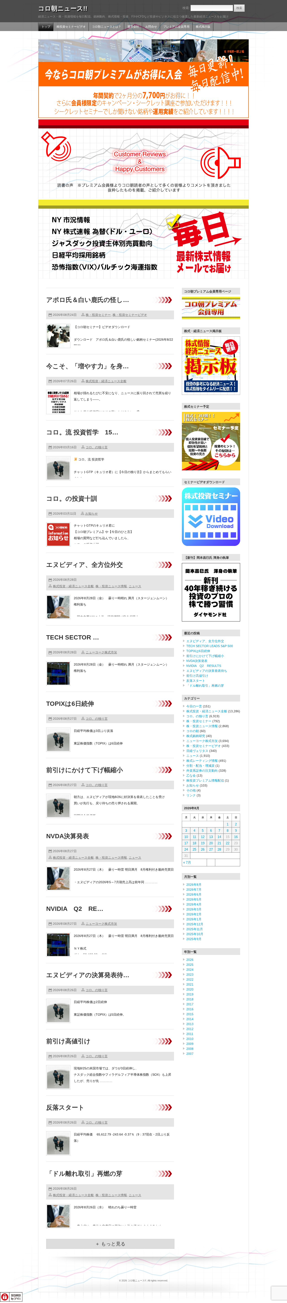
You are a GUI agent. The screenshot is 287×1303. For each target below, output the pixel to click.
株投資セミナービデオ (71, 26)
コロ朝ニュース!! (62, 8)
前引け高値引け (68, 1041)
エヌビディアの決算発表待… (87, 975)
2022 (190, 979)
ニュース (135, 586)
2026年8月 (194, 884)
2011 (189, 1034)
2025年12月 (194, 924)
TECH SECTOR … (72, 637)
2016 (190, 1009)
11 (194, 837)
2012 (190, 1029)
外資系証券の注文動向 (202, 770)
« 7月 (187, 862)
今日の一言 (194, 706)
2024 (190, 969)
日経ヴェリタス (197, 751)
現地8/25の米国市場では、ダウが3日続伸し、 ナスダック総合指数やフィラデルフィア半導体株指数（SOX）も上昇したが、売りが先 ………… (122, 1074)
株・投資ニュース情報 (111, 586)
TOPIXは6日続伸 (70, 703)
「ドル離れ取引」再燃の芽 (84, 1173)
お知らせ (91, 513)
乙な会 (191, 775)
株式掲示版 (203, 26)
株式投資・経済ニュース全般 (106, 381)
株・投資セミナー (98, 315)
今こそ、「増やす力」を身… (87, 366)
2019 (190, 994)
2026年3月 (194, 909)
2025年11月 (194, 929)
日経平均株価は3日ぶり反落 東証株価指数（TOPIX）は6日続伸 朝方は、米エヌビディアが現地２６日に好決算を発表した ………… (121, 743)
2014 (190, 1019)
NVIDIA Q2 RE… (74, 908)
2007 (190, 1053)
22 (227, 843)
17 (186, 843)
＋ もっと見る (110, 1243)
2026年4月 (194, 904)
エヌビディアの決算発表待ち (206, 671)
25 (194, 849)
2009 (190, 1044)
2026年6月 (194, 894)
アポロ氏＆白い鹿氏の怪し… (87, 299)
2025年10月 (194, 934)
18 (194, 843)
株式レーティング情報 (202, 760)
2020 (190, 989)
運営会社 (133, 26)
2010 (190, 1039)
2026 (190, 959)
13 (211, 837)
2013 (190, 1024)
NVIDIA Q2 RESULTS (203, 666)
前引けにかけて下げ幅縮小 (84, 770)
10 (186, 837)
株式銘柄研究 (195, 736)
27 (211, 849)
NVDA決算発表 (67, 836)
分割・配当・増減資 (200, 765)
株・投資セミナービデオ (130, 315)
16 (236, 837)
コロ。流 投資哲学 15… (82, 432)
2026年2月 (194, 914)
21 (219, 843)
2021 (190, 984)
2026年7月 (194, 889)
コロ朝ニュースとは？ (106, 26)
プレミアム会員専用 (176, 26)
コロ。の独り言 (97, 447)
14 (219, 837)
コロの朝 (192, 731)
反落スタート (65, 1107)
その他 (191, 790)
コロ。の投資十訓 (71, 498)
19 (202, 843)
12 (202, 837)
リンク (191, 795)
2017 (190, 1004)
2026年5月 (194, 899)
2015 (190, 1014)
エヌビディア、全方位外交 (84, 564)
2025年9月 (194, 939)
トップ (45, 26)
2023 (190, 974)
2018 (190, 999)
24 (186, 849)
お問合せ (151, 26)
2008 (190, 1048)
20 (211, 843)
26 (202, 849)
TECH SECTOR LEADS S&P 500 (209, 646)
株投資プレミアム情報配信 (205, 780)
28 (219, 849)
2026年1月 (194, 919)
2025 (190, 964)
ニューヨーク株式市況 (101, 652)
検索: (186, 8)
